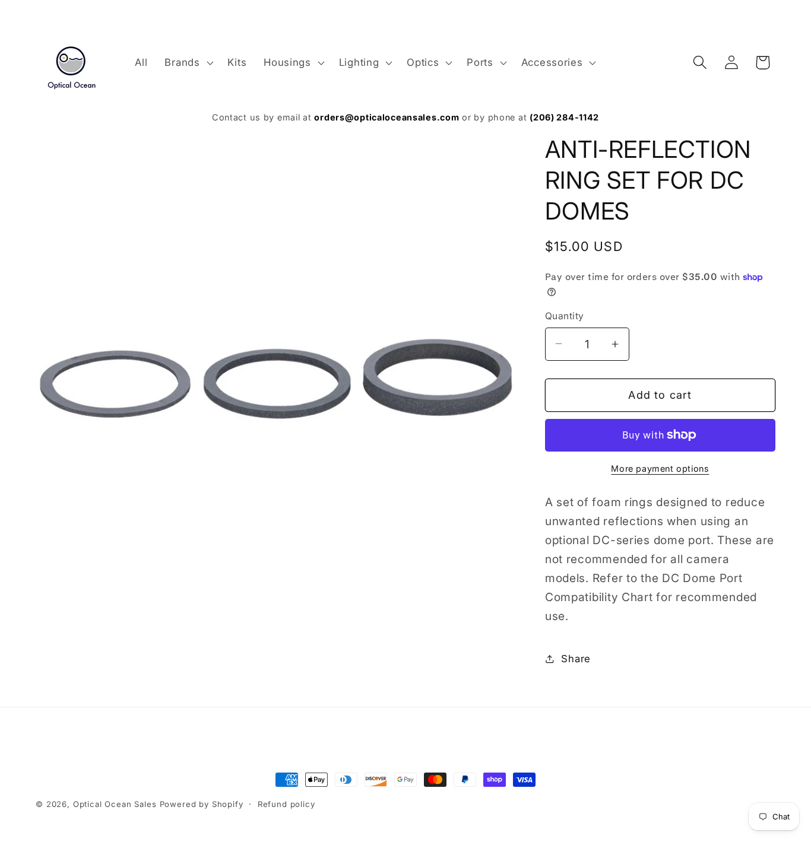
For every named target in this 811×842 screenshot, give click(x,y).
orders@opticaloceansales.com (386, 117)
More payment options (660, 468)
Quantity (564, 316)
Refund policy (286, 804)
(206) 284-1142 (564, 117)
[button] (187, 62)
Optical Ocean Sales (115, 804)
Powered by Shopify (201, 804)
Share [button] (576, 659)
